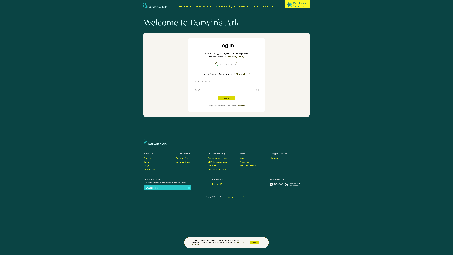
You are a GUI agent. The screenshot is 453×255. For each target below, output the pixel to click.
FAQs (146, 166)
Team (146, 162)
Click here (240, 106)
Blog (241, 158)
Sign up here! (243, 74)
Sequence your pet (217, 158)
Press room (245, 162)
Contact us (149, 169)
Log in (303, 6)
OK (254, 242)
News (242, 6)
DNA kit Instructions (218, 169)
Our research (201, 6)
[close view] (264, 239)
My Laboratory (300, 3)
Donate (275, 158)
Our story (149, 158)
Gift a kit (212, 166)
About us (183, 6)
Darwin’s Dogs (183, 162)
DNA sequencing (223, 6)
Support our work (261, 6)
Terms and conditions (240, 197)
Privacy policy (229, 197)
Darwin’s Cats (182, 158)
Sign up (296, 6)
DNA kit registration (218, 162)
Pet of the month (248, 166)
